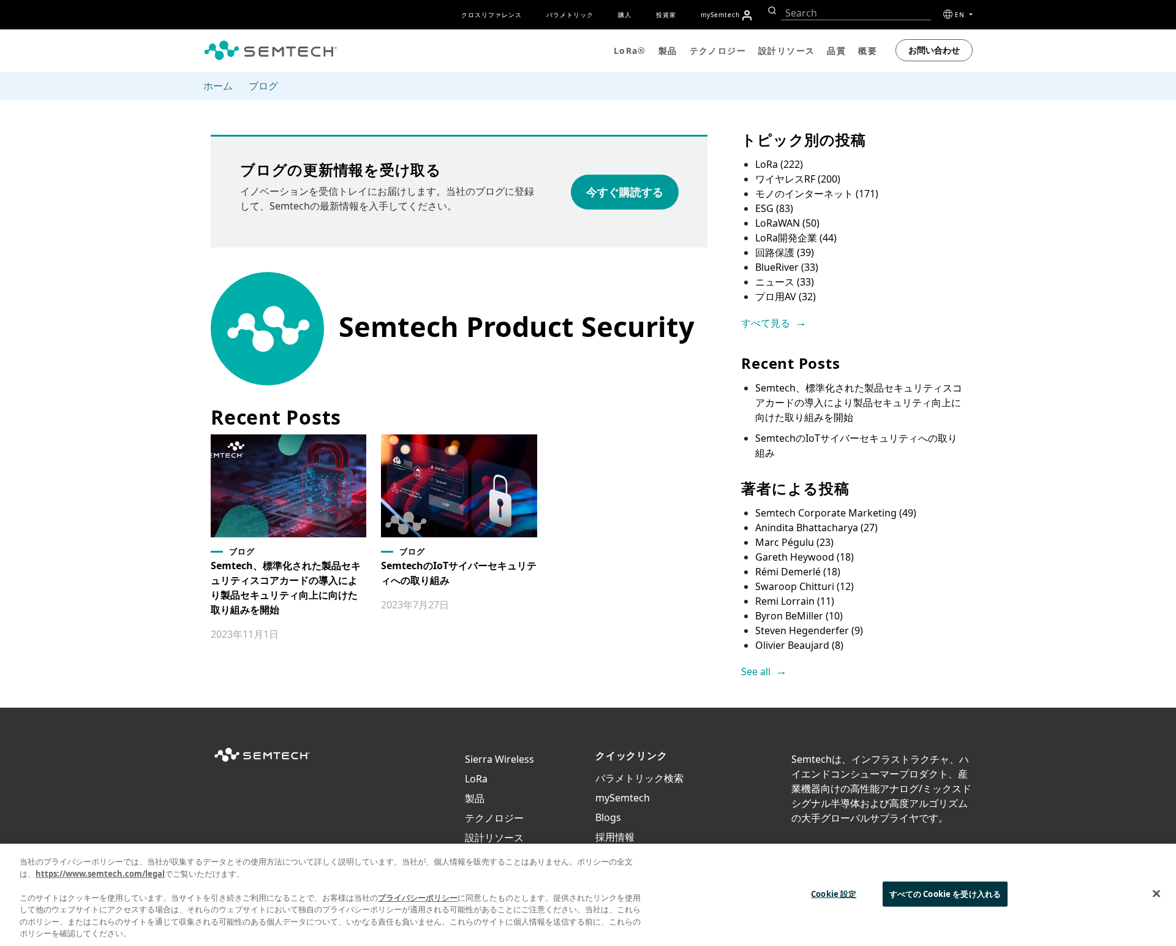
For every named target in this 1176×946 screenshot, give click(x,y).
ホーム (218, 86)
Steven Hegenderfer (809, 630)
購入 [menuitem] (624, 14)
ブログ (263, 86)
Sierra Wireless (499, 759)
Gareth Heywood (804, 557)
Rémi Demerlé (797, 571)
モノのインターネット (816, 193)
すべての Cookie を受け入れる (945, 893)
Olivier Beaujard (799, 645)
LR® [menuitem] (630, 50)
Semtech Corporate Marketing (835, 513)
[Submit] (770, 10)
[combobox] (856, 13)
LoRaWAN (787, 223)
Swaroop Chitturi (804, 586)
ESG (774, 208)
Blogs (608, 817)
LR (476, 778)
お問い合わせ (934, 50)
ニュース (784, 282)
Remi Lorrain (794, 601)
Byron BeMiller (799, 615)
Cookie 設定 (833, 893)
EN (961, 14)
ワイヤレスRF (797, 179)
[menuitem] (747, 15)
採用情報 (615, 837)
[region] (588, 895)
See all (756, 671)
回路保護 (784, 252)
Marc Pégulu (794, 542)
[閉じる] (1156, 893)
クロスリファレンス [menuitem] (491, 14)
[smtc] (270, 50)
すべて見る (765, 323)
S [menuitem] (720, 14)
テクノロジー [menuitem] (718, 50)
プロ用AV (785, 296)
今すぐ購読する (624, 191)
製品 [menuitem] (667, 50)
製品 (474, 798)
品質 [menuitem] (836, 50)
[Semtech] (262, 762)
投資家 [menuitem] (666, 14)
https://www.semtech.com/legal (100, 873)
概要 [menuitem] (867, 50)
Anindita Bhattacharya (816, 527)
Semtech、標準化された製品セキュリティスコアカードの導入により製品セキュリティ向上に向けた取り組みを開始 (858, 402)
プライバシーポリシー (418, 897)
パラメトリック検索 (639, 778)
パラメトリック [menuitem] (570, 14)
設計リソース (494, 837)
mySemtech (622, 797)
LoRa (779, 164)
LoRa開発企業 (796, 237)
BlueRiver (786, 267)
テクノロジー (494, 818)
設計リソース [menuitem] (786, 50)
